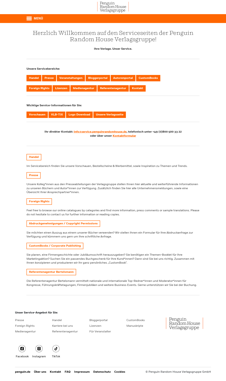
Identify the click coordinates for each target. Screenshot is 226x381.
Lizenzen (95, 326)
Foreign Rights (25, 326)
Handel (57, 320)
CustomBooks (135, 320)
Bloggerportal (98, 320)
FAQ (68, 372)
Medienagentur (25, 331)
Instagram (39, 356)
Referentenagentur (65, 331)
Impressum (82, 372)
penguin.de (22, 372)
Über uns (40, 372)
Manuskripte (134, 326)
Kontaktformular (124, 136)
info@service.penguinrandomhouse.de (100, 131)
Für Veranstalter (100, 331)
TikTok (56, 356)
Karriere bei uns (62, 326)
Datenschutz (102, 372)
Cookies (119, 372)
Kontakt (55, 372)
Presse (19, 320)
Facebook (22, 356)
